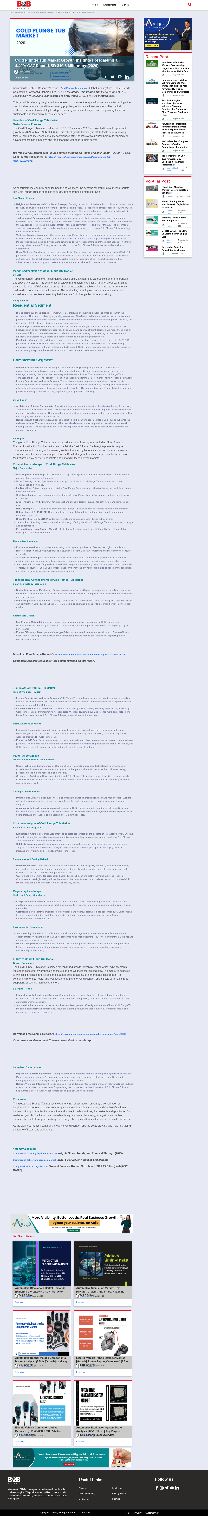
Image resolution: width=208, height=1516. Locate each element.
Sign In (125, 4)
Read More (19, 1302)
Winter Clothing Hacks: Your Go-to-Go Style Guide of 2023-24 (175, 204)
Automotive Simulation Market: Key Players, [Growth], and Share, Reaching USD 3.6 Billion (100, 1292)
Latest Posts (109, 4)
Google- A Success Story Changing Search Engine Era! (174, 233)
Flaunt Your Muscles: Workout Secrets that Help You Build (175, 190)
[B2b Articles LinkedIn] (128, 77)
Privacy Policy (119, 1493)
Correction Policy (87, 1493)
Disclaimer (117, 1488)
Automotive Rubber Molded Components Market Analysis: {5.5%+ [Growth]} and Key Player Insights (41, 1362)
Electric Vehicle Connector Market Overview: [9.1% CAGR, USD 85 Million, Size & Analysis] (39, 1431)
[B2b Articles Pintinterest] (120, 76)
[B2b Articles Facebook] (106, 76)
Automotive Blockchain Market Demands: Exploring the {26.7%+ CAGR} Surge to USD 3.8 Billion (40, 1292)
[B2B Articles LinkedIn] (177, 1488)
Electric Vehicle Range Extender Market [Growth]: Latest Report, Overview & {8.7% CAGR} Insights (102, 1362)
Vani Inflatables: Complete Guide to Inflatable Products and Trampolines (175, 144)
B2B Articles (85, 1512)
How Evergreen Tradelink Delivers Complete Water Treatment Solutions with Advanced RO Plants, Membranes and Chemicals (175, 86)
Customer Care (152, 1513)
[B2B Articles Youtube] (172, 1487)
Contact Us (84, 1499)
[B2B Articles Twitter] (167, 1487)
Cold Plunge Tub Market (73, 88)
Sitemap (116, 1499)
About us (83, 1488)
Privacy (138, 1513)
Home (95, 4)
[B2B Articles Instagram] (162, 1488)
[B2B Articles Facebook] (157, 1487)
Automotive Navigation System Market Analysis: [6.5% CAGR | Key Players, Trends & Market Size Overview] (99, 1431)
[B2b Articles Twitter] (113, 76)
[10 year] (72, 1458)
